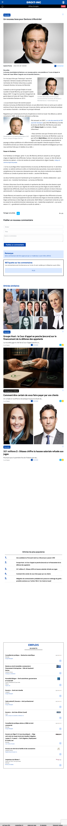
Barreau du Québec (9, 764)
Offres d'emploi (33, 6)
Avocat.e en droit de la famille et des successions (20, 748)
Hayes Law (7, 685)
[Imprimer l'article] (62, 345)
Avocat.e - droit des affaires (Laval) (16, 712)
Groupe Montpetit (9, 658)
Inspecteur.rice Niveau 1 (12, 759)
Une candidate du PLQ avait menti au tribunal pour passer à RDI (35, 558)
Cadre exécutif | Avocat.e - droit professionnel (19, 701)
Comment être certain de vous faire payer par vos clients (33, 574)
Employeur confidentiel (10, 674)
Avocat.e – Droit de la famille (14, 690)
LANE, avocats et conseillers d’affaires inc (14, 715)
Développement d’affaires (11, 391)
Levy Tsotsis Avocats (10, 744)
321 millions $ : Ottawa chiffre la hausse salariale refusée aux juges (36, 569)
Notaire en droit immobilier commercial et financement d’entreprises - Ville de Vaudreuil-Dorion (19, 668)
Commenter (35, 345)
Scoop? (63, 6)
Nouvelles (7, 15)
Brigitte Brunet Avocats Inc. (11, 752)
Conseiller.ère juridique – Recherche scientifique (20, 655)
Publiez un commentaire (15, 244)
